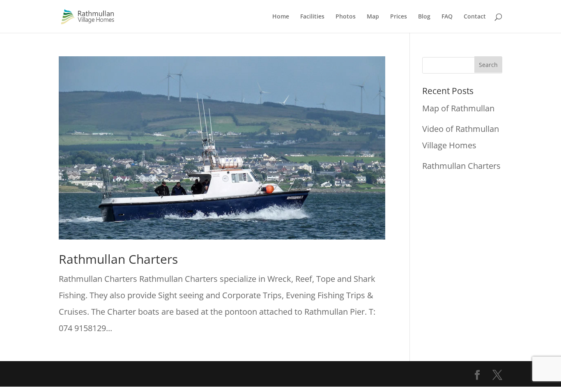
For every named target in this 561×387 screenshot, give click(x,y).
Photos (346, 17)
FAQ (447, 17)
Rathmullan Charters (118, 259)
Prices (398, 17)
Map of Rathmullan (458, 108)
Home (280, 17)
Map (373, 17)
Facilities (312, 17)
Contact (475, 17)
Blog (424, 17)
